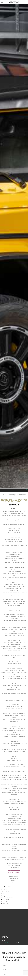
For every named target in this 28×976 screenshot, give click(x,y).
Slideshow (13, 490)
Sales (6, 494)
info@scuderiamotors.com (14, 870)
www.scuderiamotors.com (14, 872)
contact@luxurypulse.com (10, 942)
